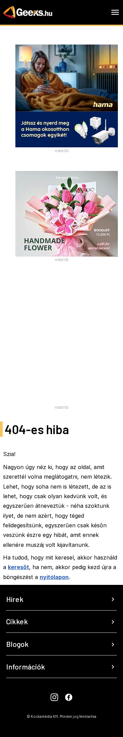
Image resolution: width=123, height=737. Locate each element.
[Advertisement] (61, 341)
